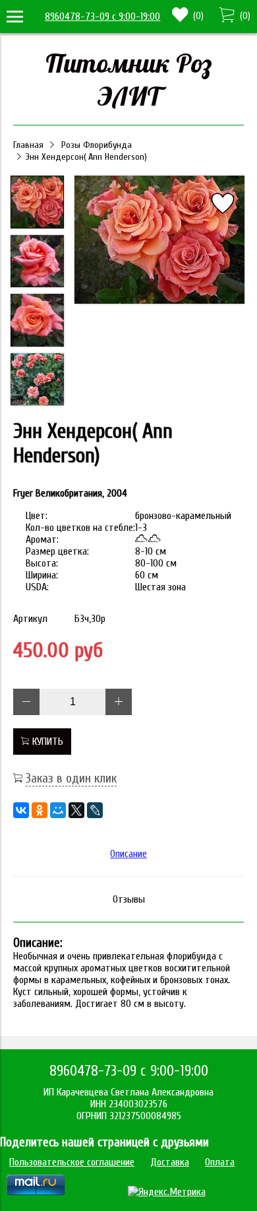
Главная (28, 145)
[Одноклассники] (39, 810)
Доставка (169, 1162)
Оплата (220, 1162)
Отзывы (129, 899)
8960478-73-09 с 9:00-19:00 (102, 16)
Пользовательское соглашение (71, 1162)
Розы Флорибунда (96, 145)
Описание (128, 854)
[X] (76, 810)
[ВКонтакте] (21, 810)
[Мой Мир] (58, 810)
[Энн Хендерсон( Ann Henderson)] (159, 241)
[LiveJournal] (95, 810)
